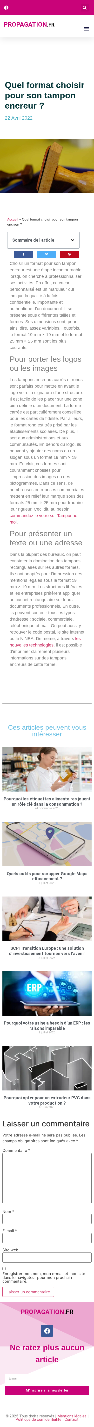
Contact (72, 1419)
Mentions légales (72, 1416)
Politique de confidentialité (38, 1419)
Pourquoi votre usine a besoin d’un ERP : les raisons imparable (47, 1025)
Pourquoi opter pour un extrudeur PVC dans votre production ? (47, 1100)
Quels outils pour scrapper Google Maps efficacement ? (47, 876)
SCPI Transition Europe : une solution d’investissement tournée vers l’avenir (47, 951)
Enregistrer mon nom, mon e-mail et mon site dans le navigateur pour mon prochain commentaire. (43, 1277)
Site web (10, 1250)
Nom (8, 1211)
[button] (85, 8)
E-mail (9, 1231)
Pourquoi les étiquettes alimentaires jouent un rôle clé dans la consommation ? (47, 801)
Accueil (12, 219)
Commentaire (16, 1150)
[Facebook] (47, 1331)
